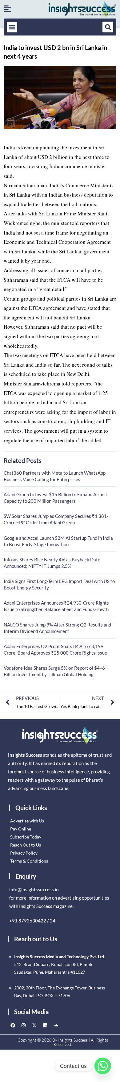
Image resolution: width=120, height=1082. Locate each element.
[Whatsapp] (102, 1066)
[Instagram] (23, 1025)
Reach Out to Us (25, 844)
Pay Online (20, 828)
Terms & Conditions (29, 861)
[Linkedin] (45, 1025)
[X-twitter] (34, 1025)
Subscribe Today (25, 836)
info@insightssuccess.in (34, 889)
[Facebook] (12, 1025)
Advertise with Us (27, 820)
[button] (12, 27)
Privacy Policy (24, 852)
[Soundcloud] (55, 1025)
